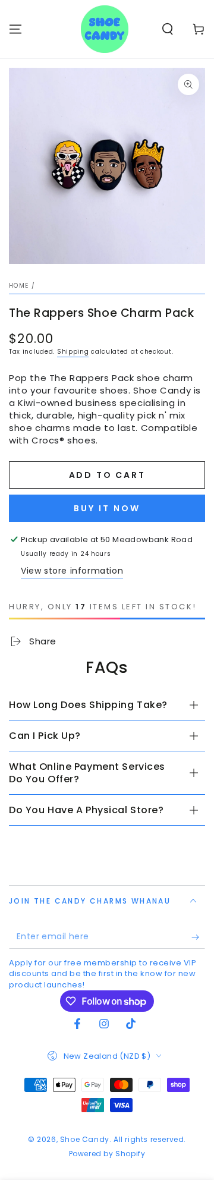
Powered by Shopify (107, 1154)
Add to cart (107, 475)
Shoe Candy (84, 1139)
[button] (167, 29)
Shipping (73, 351)
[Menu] (15, 29)
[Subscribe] (198, 937)
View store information (72, 571)
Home (19, 285)
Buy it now (107, 508)
